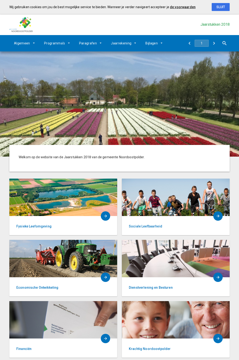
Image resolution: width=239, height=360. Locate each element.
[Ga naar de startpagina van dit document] (21, 24)
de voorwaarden (183, 7)
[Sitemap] (189, 43)
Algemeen (22, 43)
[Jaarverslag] (214, 43)
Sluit (220, 7)
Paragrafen (88, 43)
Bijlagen (151, 43)
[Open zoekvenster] (224, 43)
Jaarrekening (121, 43)
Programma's (54, 43)
